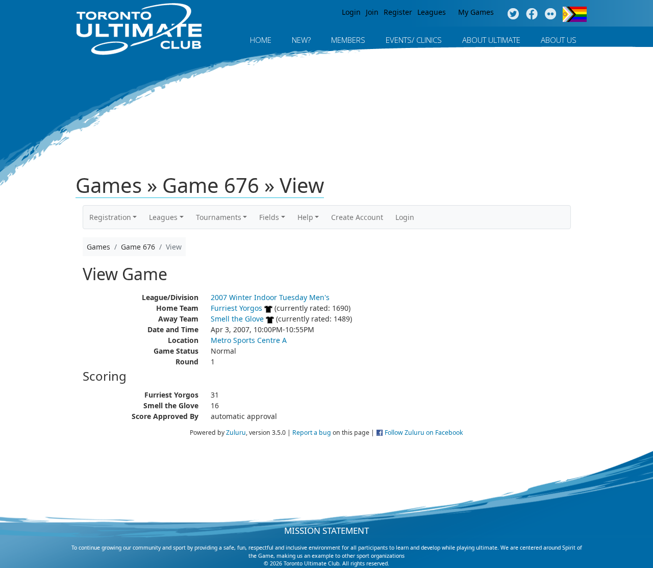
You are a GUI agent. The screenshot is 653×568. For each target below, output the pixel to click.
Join (372, 12)
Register (398, 12)
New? (301, 40)
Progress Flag (575, 14)
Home (260, 40)
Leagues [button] (163, 217)
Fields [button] (269, 217)
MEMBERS (348, 40)
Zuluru (236, 432)
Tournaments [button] (218, 217)
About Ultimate (491, 40)
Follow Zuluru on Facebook (424, 432)
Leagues (431, 12)
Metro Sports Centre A (249, 340)
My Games (476, 12)
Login (351, 12)
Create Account (357, 217)
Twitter (513, 14)
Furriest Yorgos (236, 308)
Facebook (532, 14)
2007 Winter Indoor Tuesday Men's (270, 297)
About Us (558, 40)
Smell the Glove (237, 319)
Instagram (551, 14)
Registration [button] (110, 217)
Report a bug (311, 432)
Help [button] (305, 217)
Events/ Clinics (414, 40)
